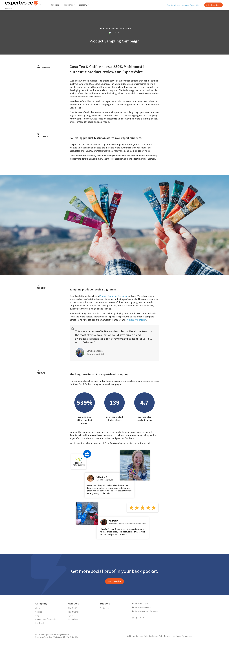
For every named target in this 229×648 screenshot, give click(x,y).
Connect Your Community (45, 619)
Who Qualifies (73, 608)
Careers (38, 612)
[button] (114, 581)
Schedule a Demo (213, 5)
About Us (39, 608)
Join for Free (73, 619)
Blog (37, 615)
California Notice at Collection (139, 636)
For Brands (40, 623)
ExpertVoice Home (173, 5)
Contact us (104, 608)
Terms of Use (169, 636)
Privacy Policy (158, 636)
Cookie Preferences (183, 636)
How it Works (73, 612)
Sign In (70, 615)
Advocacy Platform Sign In (191, 5)
